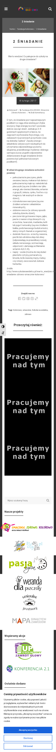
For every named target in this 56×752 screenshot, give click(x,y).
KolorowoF (13, 110)
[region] (28, 721)
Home (12, 29)
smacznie (27, 310)
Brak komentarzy (38, 113)
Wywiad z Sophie (28, 340)
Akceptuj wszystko (28, 730)
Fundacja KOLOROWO (25, 29)
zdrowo (28, 314)
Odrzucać (28, 746)
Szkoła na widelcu (40, 310)
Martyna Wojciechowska (28, 386)
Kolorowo (17, 310)
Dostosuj (28, 738)
